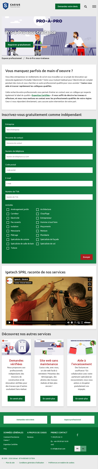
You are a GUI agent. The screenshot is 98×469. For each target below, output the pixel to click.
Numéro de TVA (12, 191)
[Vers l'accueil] (11, 9)
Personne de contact (14, 138)
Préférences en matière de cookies (61, 463)
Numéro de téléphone (14, 151)
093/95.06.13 (57, 437)
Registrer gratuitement (19, 44)
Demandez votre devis (68, 6)
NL (83, 449)
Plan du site (10, 463)
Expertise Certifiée (11, 444)
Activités (9, 205)
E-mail (8, 178)
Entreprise (9, 124)
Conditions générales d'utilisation (31, 463)
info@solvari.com (58, 449)
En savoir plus (16, 399)
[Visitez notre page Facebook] (77, 435)
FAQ (5, 449)
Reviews (30, 437)
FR (77, 449)
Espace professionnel (72, 420)
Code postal (10, 165)
